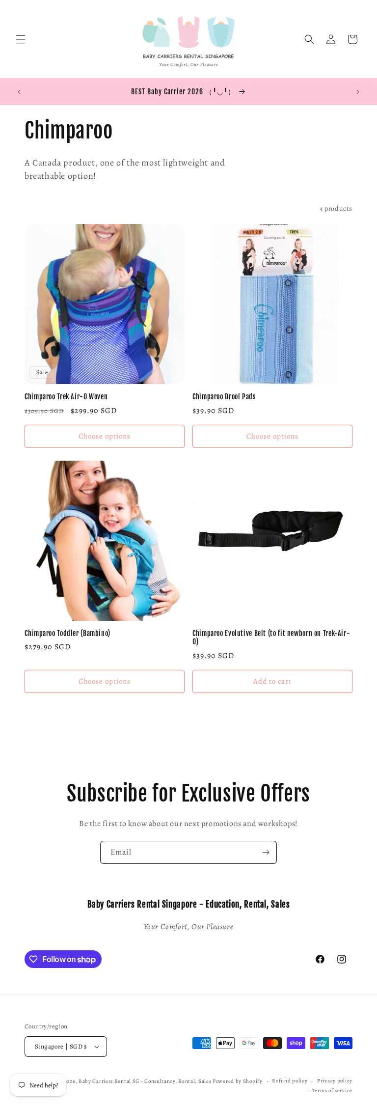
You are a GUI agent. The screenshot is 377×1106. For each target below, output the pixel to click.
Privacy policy (334, 1080)
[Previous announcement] (19, 92)
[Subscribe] (265, 852)
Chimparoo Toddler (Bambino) (67, 633)
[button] (20, 39)
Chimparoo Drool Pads (224, 396)
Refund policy (289, 1080)
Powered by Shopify (238, 1081)
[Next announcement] (358, 92)
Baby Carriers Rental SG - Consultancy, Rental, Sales (145, 1081)
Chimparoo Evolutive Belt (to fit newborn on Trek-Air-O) (271, 637)
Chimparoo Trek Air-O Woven (66, 396)
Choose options (105, 436)
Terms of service (332, 1090)
